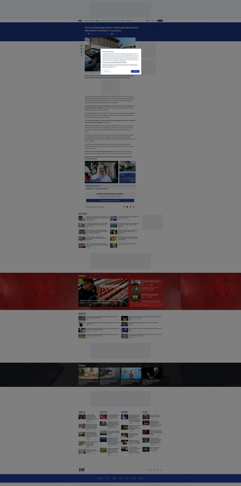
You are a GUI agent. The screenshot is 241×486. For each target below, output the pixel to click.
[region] (121, 62)
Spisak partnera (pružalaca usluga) (108, 67)
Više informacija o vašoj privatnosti (119, 60)
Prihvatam (135, 71)
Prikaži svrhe (106, 71)
